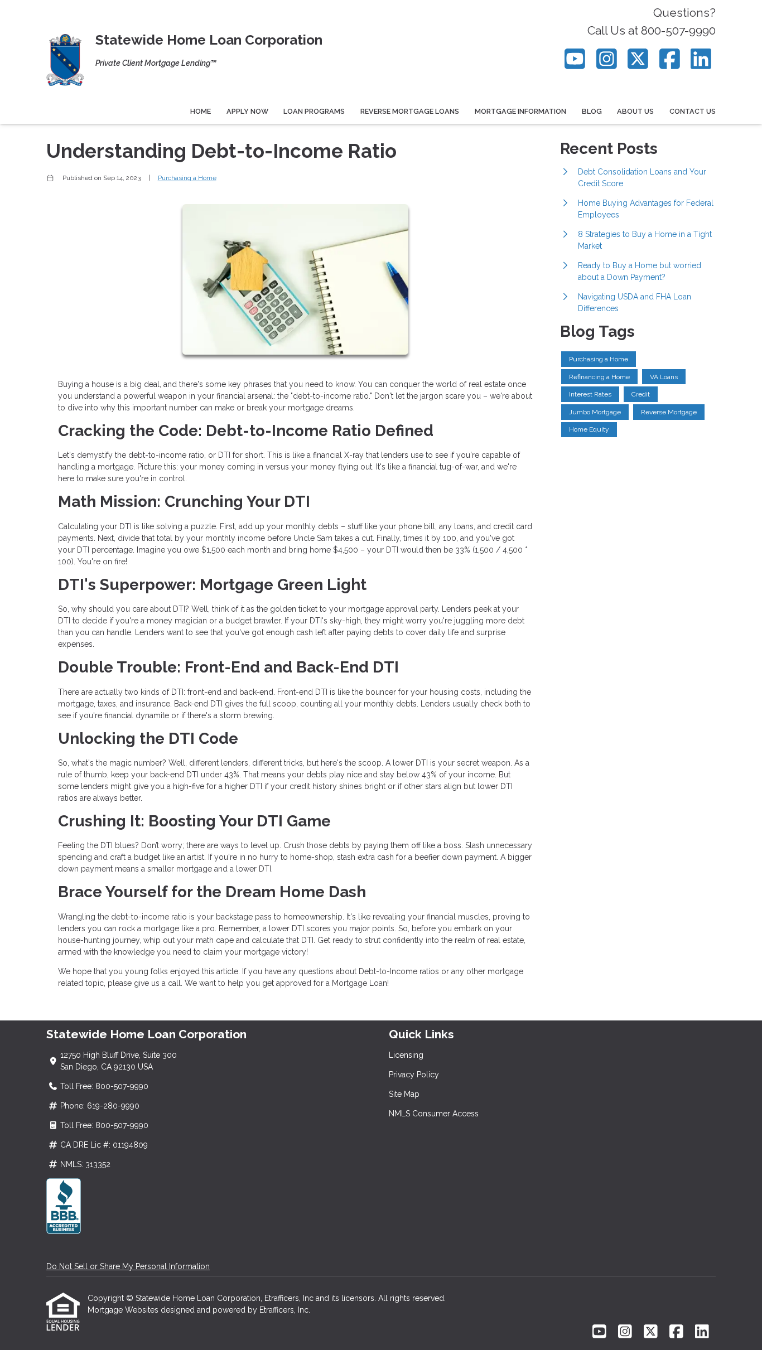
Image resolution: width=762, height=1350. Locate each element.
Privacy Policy (414, 1074)
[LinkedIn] (701, 59)
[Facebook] (669, 59)
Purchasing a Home (187, 178)
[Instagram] (606, 59)
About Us (635, 111)
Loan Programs (314, 111)
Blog (592, 111)
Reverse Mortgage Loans (409, 111)
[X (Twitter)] (638, 59)
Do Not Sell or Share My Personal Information (128, 1266)
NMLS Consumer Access (434, 1113)
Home (200, 111)
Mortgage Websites (124, 1309)
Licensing (406, 1055)
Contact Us (692, 111)
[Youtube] (575, 59)
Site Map (404, 1094)
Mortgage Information (520, 111)
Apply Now (247, 111)
